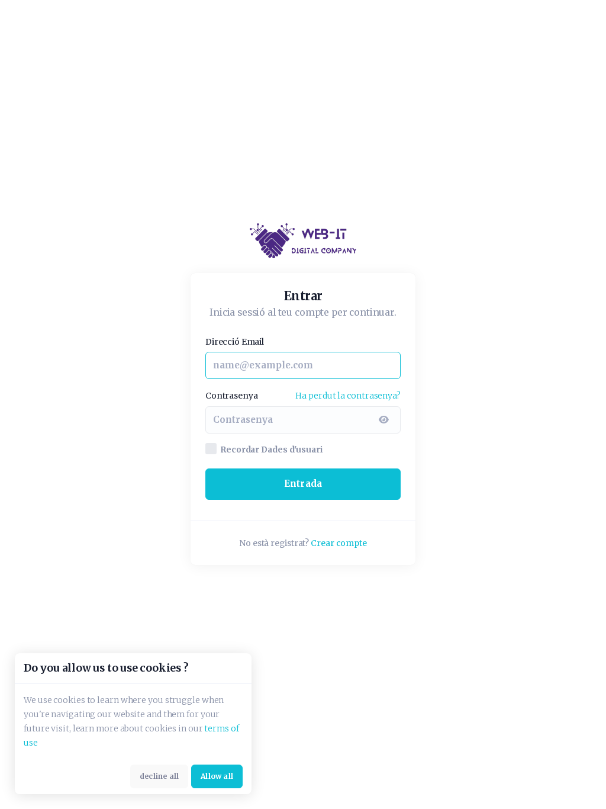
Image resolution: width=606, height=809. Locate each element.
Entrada (303, 483)
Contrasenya (231, 395)
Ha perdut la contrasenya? (348, 395)
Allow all (217, 776)
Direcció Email (234, 341)
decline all (159, 776)
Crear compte (339, 543)
